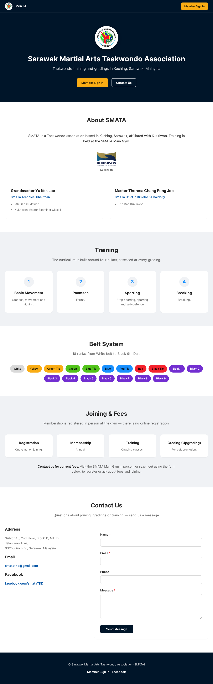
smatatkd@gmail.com (21, 566)
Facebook (119, 672)
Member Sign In (194, 6)
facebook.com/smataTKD (24, 583)
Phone (104, 572)
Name (105, 534)
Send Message (116, 629)
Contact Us (124, 82)
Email (105, 553)
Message (107, 590)
